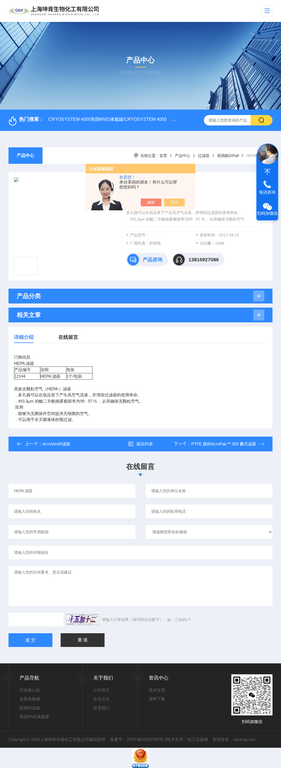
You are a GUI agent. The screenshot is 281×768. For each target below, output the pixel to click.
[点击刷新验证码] (82, 619)
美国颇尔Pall (228, 155)
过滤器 (203, 155)
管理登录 (220, 739)
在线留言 (68, 337)
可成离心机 (29, 690)
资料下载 (157, 699)
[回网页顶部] (267, 172)
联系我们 (101, 708)
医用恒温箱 (29, 708)
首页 (163, 155)
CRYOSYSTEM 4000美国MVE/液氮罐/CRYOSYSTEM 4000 (107, 119)
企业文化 (101, 699)
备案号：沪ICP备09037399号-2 (138, 739)
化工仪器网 (197, 739)
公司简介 (101, 690)
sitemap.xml (244, 739)
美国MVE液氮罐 (34, 716)
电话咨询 (267, 192)
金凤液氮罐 (29, 699)
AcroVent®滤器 (56, 444)
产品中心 (25, 155)
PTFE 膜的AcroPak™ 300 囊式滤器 (223, 444)
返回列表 (144, 444)
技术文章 (157, 690)
